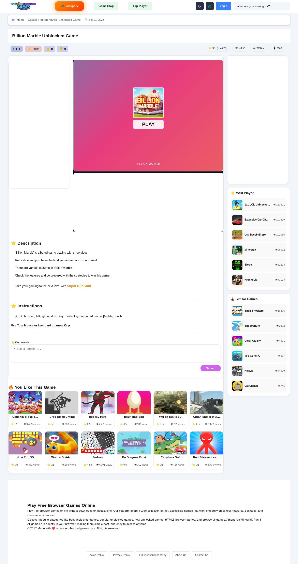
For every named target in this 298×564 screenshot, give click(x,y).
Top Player (140, 6)
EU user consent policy (152, 554)
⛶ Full (16, 49)
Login (223, 6)
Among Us (233, 519)
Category (72, 6)
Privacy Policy (121, 554)
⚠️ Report (33, 48)
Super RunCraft (79, 286)
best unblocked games (83, 519)
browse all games (214, 519)
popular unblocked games (116, 519)
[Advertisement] (39, 124)
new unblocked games (149, 519)
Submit (210, 368)
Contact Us (201, 554)
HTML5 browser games (180, 519)
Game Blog (106, 6)
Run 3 (257, 519)
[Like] (200, 6)
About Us (180, 554)
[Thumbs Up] (210, 6)
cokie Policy (97, 554)
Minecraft (247, 519)
